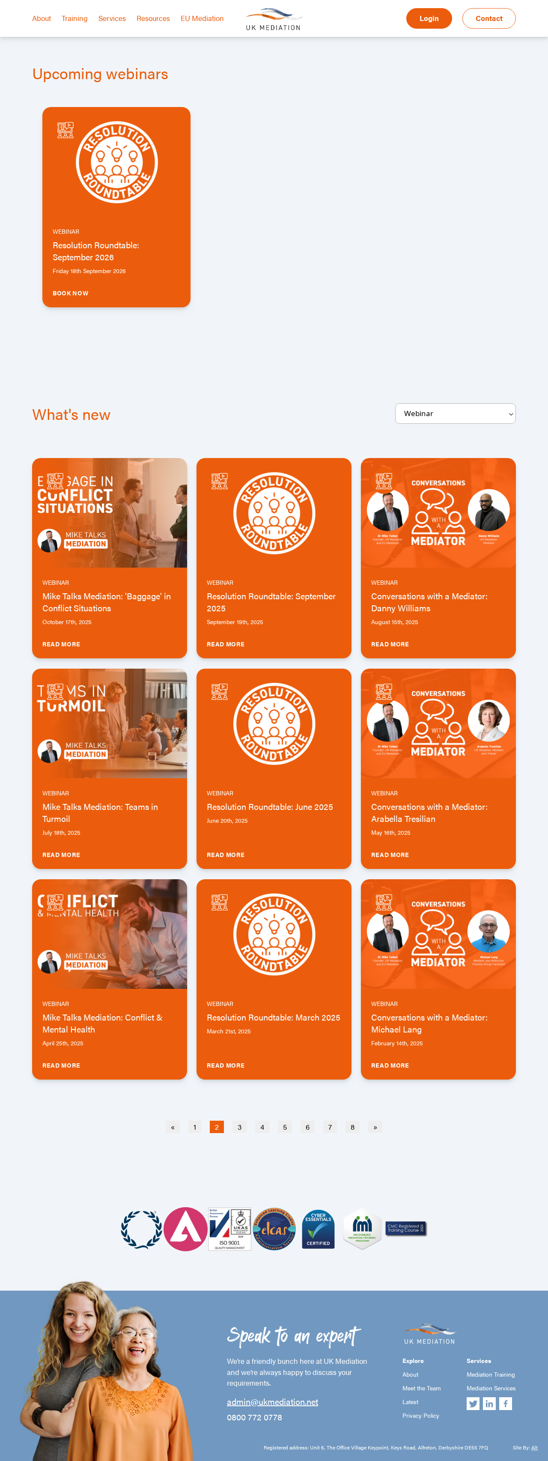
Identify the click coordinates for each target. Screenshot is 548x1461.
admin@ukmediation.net (272, 1401)
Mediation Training (491, 1374)
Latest (410, 1401)
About (41, 18)
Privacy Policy (420, 1415)
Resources (153, 18)
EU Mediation (202, 18)
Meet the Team (421, 1388)
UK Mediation (274, 18)
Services (112, 18)
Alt (534, 1447)
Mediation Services (491, 1388)
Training (75, 18)
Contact (489, 18)
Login (429, 18)
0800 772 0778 (254, 1417)
